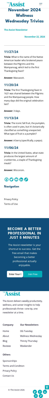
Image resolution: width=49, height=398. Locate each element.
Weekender (26, 345)
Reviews (7, 345)
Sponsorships (10, 360)
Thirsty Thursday (28, 340)
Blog (5, 340)
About (6, 336)
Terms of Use (11, 203)
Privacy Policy (11, 199)
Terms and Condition (13, 365)
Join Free (32, 274)
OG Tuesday (26, 331)
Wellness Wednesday (31, 336)
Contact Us (8, 375)
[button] (47, 387)
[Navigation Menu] (40, 4)
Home (6, 331)
